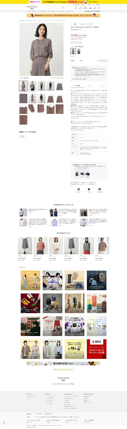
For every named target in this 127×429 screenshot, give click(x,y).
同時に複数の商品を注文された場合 (77, 184)
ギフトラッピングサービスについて (82, 170)
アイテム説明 (77, 85)
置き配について (85, 182)
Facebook (86, 398)
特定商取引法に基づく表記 (70, 406)
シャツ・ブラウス (45, 20)
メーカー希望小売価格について (91, 184)
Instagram (86, 400)
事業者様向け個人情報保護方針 (44, 425)
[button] (41, 49)
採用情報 (60, 425)
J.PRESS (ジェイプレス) (31, 20)
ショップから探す (49, 398)
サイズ (89, 85)
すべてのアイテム (49, 404)
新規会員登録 (86, 396)
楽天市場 (98, 4)
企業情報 (28, 425)
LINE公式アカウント (88, 402)
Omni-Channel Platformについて (71, 408)
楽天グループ (91, 4)
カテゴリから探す (49, 400)
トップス (39, 20)
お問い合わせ (67, 402)
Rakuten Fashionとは (69, 398)
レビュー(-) (101, 85)
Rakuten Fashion (22, 20)
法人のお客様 (67, 404)
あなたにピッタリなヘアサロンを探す (33, 420)
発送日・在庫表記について (76, 182)
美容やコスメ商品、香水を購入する (53, 420)
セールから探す (49, 402)
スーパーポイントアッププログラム (72, 396)
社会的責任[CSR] (54, 425)
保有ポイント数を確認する (89, 420)
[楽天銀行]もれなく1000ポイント (80, 4)
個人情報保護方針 (34, 425)
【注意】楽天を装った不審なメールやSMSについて (63, 369)
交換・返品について (92, 182)
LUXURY (28, 398)
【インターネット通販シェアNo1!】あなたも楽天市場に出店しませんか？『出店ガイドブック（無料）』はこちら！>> (57, 416)
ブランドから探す (49, 396)
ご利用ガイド (67, 400)
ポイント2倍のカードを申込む (71, 420)
